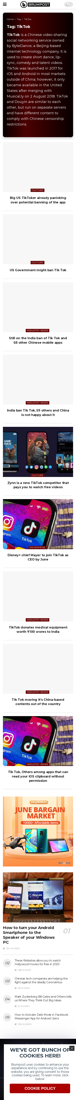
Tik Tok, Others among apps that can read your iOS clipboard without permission (38, 776)
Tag (19, 19)
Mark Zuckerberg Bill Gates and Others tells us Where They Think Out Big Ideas (43, 998)
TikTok (27, 19)
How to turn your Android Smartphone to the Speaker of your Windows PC (29, 935)
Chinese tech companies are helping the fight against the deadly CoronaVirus (41, 980)
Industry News (37, 330)
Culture (37, 190)
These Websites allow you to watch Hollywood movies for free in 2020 (38, 962)
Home (10, 19)
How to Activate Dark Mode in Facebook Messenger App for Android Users (41, 1016)
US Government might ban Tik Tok (38, 270)
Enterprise (37, 547)
